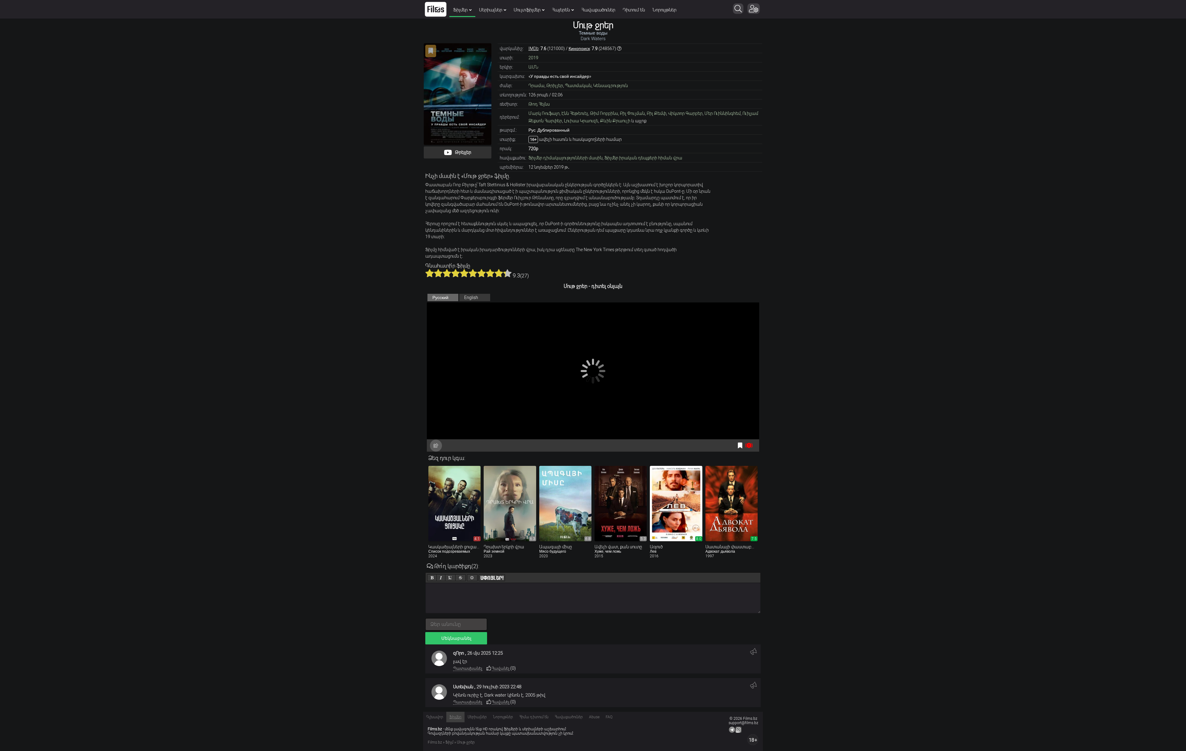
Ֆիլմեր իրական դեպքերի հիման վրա (643, 157)
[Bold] (432, 577)
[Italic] (440, 577)
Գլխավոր (434, 717)
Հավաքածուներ (598, 10)
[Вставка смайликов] (472, 577)
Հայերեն (561, 10)
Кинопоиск (579, 48)
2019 (533, 57)
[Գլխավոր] (435, 9)
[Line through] (460, 577)
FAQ (609, 717)
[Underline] (450, 577)
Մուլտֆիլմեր (527, 10)
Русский (440, 297)
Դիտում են (634, 10)
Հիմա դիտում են (534, 717)
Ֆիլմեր (460, 10)
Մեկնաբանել (456, 638)
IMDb (533, 48)
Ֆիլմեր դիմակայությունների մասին (565, 157)
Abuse (594, 717)
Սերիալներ (490, 10)
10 (507, 273)
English (471, 297)
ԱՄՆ (533, 67)
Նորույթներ (664, 10)
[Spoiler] (492, 577)
